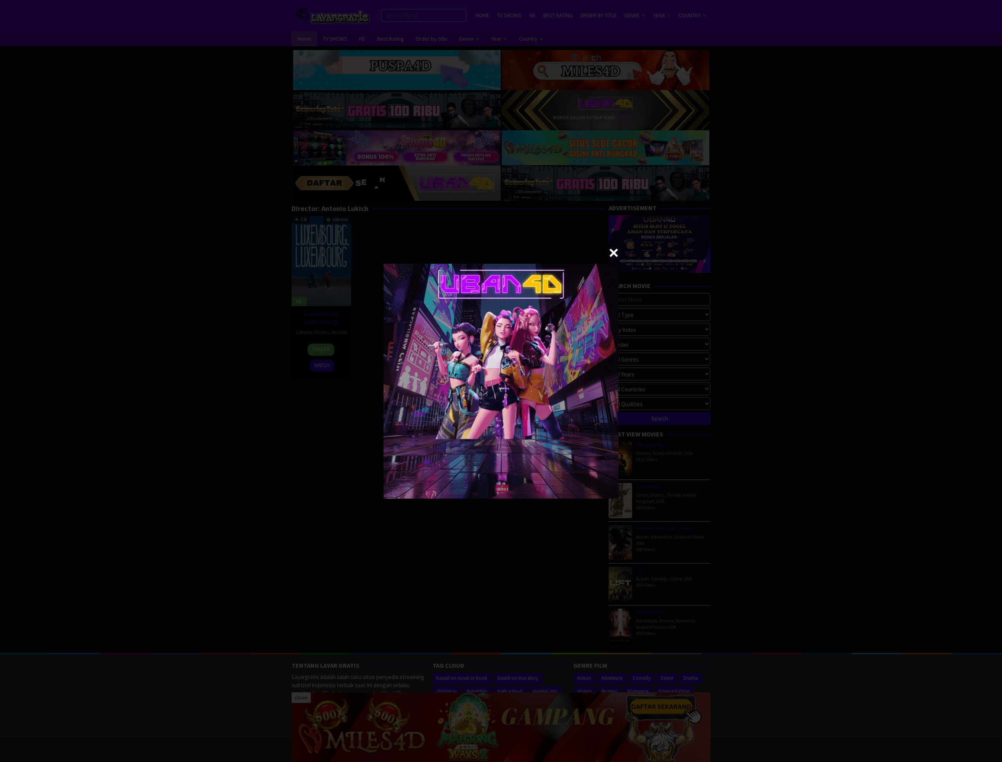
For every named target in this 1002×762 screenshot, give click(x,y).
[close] (613, 253)
